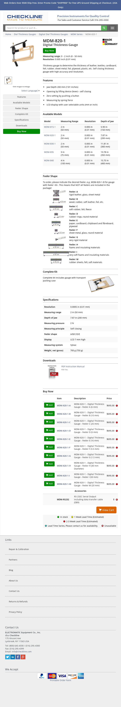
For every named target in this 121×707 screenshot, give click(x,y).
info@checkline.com (22, 651)
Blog (11, 570)
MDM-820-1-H (64, 465)
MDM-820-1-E (63, 439)
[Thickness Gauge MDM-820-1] (21, 56)
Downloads (21, 125)
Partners (13, 559)
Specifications (22, 119)
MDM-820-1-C (64, 422)
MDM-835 (49, 152)
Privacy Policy (15, 612)
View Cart (108, 510)
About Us (13, 580)
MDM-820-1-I (63, 475)
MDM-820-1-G (64, 455)
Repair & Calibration (19, 549)
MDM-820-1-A (64, 405)
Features (21, 96)
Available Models (21, 102)
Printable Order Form (60, 680)
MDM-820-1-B (64, 413)
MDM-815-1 (50, 126)
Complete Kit (21, 114)
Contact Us (14, 591)
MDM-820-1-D (64, 430)
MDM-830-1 (50, 143)
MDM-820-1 (50, 135)
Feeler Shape (21, 108)
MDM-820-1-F (63, 447)
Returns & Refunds (18, 601)
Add (50, 405)
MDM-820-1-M (64, 484)
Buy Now (21, 131)
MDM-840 (49, 160)
